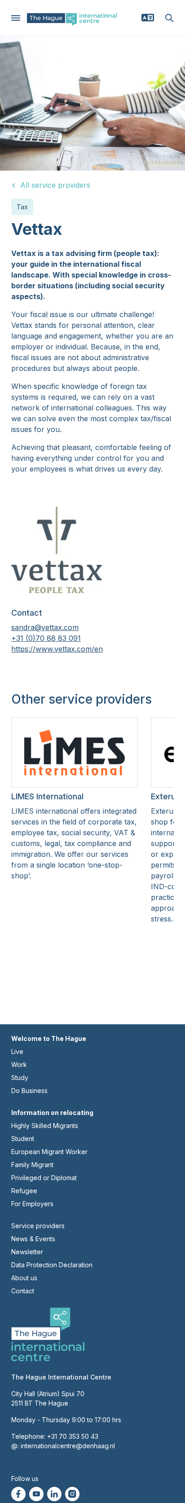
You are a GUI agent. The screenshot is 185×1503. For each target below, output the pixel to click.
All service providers (55, 185)
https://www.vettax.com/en (57, 648)
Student (22, 1138)
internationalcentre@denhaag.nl (68, 1446)
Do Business (29, 1090)
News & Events (33, 1239)
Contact (22, 1291)
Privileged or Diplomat (44, 1177)
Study (19, 1077)
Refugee (24, 1190)
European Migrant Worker (49, 1151)
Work (19, 1064)
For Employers (32, 1204)
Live (17, 1051)
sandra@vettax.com (45, 627)
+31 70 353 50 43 (72, 1436)
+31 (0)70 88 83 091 (46, 638)
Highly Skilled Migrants (44, 1125)
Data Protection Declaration (51, 1265)
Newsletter (27, 1252)
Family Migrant (32, 1164)
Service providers (38, 1226)
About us (24, 1278)
